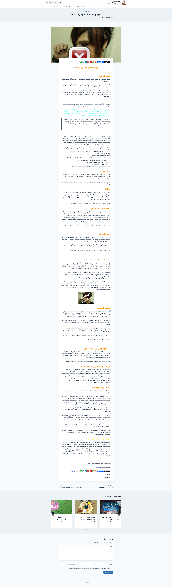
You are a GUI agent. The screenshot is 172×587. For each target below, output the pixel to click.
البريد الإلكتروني (90, 564)
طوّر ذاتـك (55, 6)
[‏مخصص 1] (53, 2)
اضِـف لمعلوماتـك (86, 11)
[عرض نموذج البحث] (47, 2)
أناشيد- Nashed (66, 6)
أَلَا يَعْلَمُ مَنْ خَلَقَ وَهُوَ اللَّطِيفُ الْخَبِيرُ (105, 486)
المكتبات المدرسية (94, 6)
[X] (58, 2)
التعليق (110, 546)
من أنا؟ (126, 6)
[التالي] (53, 514)
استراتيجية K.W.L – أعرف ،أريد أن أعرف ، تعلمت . (62, 518)
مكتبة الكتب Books (80, 6)
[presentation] (110, 507)
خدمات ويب (116, 6)
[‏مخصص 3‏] (50, 2)
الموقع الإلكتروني (71, 564)
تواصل (45, 6)
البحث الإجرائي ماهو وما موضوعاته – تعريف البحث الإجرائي (87, 519)
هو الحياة (106, 6)
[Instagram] (55, 2)
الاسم (110, 564)
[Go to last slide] (119, 514)
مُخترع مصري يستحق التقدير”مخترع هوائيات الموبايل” (71, 486)
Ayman (107, 17)
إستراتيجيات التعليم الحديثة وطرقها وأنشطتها (110, 518)
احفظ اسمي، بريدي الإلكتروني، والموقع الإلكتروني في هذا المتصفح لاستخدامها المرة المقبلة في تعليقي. (89, 568)
